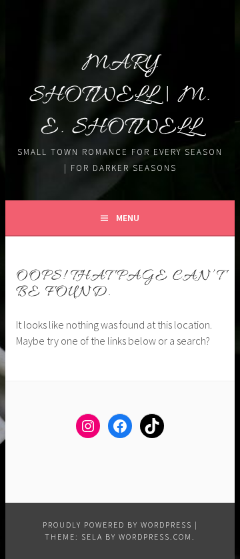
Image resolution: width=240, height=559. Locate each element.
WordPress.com (155, 537)
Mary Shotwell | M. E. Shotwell (120, 96)
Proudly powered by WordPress (117, 525)
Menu (127, 218)
